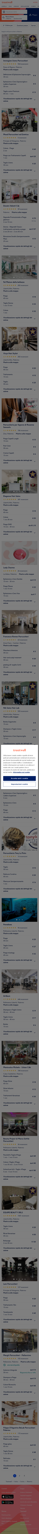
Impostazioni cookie (19, 784)
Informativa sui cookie (21, 772)
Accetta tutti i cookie (19, 778)
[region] (19, 767)
